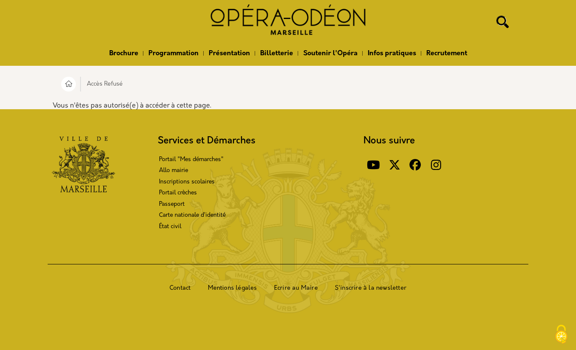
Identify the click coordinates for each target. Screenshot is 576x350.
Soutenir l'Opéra (330, 53)
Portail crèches (178, 193)
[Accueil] (288, 22)
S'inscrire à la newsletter (370, 288)
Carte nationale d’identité (192, 215)
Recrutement (446, 53)
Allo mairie (173, 170)
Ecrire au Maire (296, 288)
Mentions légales (232, 288)
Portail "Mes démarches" (191, 159)
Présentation (229, 53)
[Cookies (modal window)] (561, 335)
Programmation (173, 53)
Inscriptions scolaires (187, 182)
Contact (180, 288)
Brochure (123, 53)
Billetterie (276, 53)
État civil (170, 226)
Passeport (172, 204)
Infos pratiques (392, 53)
